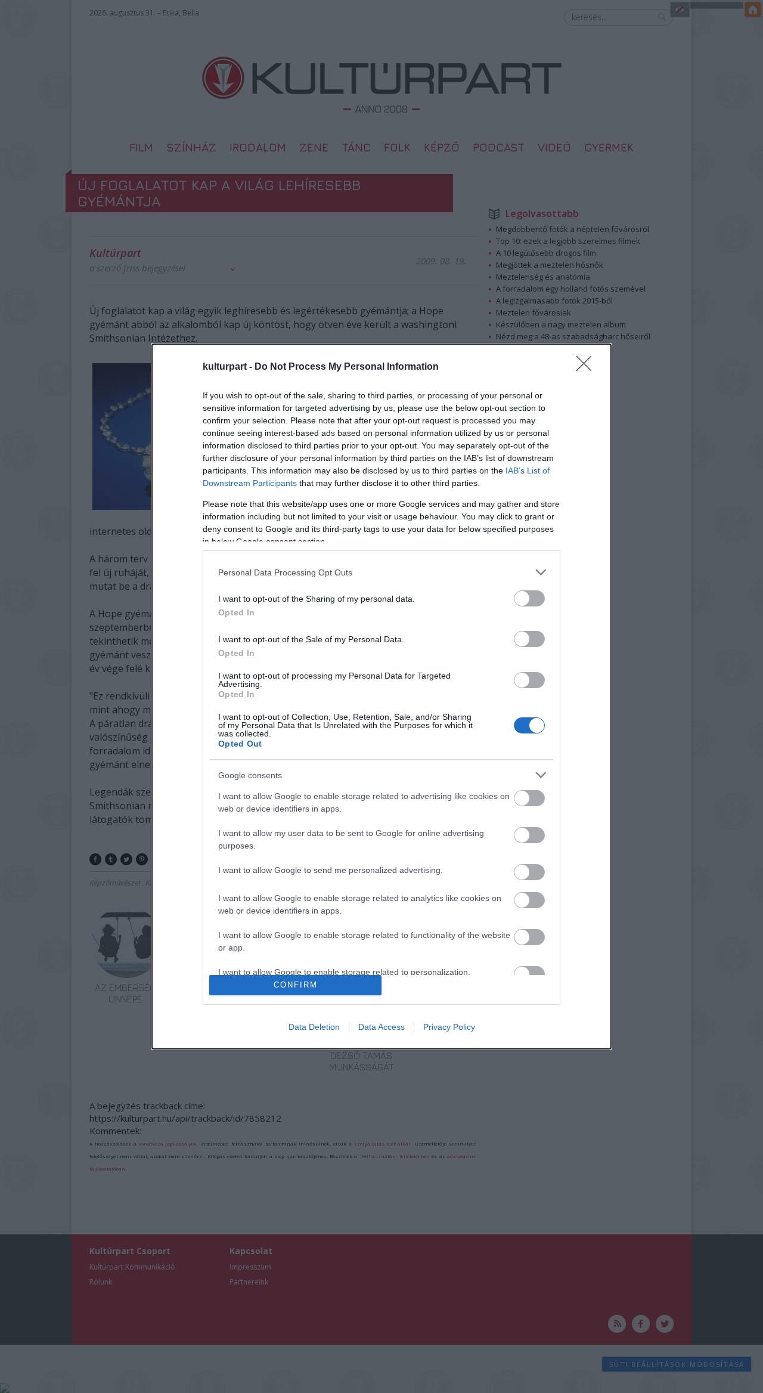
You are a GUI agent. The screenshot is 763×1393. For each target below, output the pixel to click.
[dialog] (381, 696)
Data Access (381, 1027)
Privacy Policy (449, 1027)
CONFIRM (296, 984)
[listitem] (381, 572)
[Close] (587, 367)
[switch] (529, 598)
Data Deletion (314, 1027)
